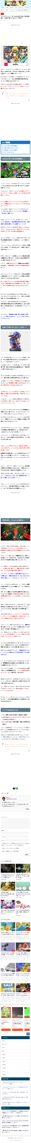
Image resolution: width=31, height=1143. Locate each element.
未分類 (3, 1074)
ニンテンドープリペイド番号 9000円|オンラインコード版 (17, 1024)
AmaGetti (5, 1020)
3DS (3, 1040)
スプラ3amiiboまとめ (8, 152)
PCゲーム (21, 7)
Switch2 (2, 7)
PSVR (3, 1057)
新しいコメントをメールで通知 (11, 848)
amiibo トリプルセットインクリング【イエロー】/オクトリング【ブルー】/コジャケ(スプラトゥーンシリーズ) (16, 96)
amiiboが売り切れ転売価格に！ (10, 145)
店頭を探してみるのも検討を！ (10, 150)
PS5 (7, 7)
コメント (5, 817)
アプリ (3, 1071)
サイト (3, 840)
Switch (11, 7)
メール (3, 836)
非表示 (7, 142)
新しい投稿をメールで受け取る (11, 851)
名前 (3, 830)
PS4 (16, 7)
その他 (3, 1068)
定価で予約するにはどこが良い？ (11, 147)
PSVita (3, 1054)
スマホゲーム (27, 7)
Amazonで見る (5, 1029)
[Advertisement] (15, 35)
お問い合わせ (10, 1138)
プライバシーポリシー (19, 1138)
